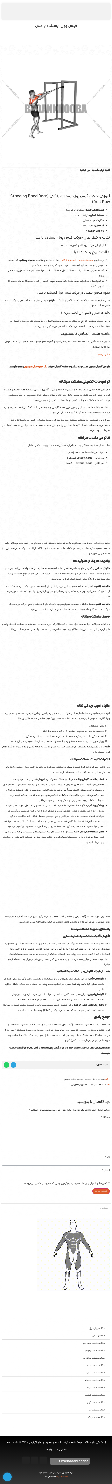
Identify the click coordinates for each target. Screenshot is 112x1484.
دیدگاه (105, 1117)
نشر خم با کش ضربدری (35, 367)
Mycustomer (62, 1476)
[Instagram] (43, 1460)
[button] (56, 175)
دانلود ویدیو (104, 354)
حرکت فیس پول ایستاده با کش (77, 260)
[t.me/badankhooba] (54, 1461)
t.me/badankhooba (73, 1461)
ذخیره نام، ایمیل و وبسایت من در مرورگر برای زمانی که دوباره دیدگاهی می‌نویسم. (65, 1183)
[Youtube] (34, 1460)
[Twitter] (26, 1460)
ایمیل (106, 1170)
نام (107, 1157)
